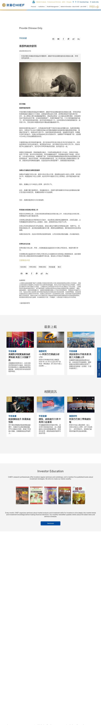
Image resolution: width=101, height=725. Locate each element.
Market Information (66, 6)
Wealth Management (52, 6)
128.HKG (23, 267)
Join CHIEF (83, 6)
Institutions (41, 6)
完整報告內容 (24, 260)
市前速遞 (52, 267)
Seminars (50, 523)
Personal (33, 6)
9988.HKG (42, 267)
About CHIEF (75, 6)
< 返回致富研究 (24, 303)
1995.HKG (32, 267)
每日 (59, 267)
